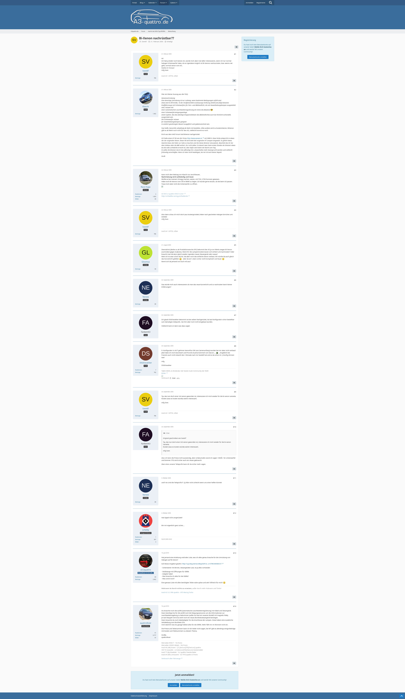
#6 (235, 280)
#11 (234, 478)
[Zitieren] (234, 80)
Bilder (137, 199)
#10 (234, 427)
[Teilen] (236, 47)
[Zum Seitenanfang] (401, 696)
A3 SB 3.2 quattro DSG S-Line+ (172, 194)
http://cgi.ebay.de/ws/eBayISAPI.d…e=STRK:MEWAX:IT (202, 564)
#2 (235, 90)
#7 (235, 315)
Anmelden (249, 3)
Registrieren (260, 3)
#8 (235, 346)
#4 (235, 210)
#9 (235, 392)
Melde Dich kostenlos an (190, 680)
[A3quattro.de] (202, 17)
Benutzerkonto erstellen (190, 685)
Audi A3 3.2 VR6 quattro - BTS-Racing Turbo (177, 592)
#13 (234, 553)
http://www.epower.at (194, 138)
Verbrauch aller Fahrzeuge (171, 658)
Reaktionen (138, 194)
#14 (234, 606)
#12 (234, 513)
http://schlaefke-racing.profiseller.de (174, 196)
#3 (235, 170)
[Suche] (270, 2)
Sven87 (144, 41)
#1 (235, 54)
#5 (235, 245)
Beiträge (137, 78)
